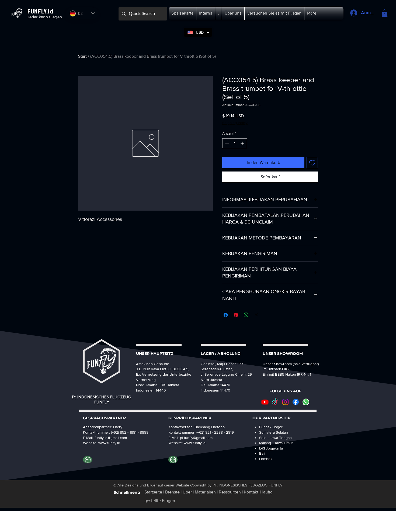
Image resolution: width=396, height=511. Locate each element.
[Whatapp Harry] (87, 459)
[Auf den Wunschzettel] (312, 162)
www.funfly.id (195, 443)
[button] (182, 13)
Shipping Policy (235, 123)
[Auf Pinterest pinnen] (236, 315)
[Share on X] (256, 315)
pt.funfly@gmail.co (195, 437)
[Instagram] (285, 402)
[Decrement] (226, 143)
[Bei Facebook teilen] (226, 315)
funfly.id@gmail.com (111, 437)
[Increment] (242, 143)
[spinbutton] (234, 143)
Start (82, 56)
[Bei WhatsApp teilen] (246, 315)
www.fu (104, 443)
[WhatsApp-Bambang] (173, 459)
